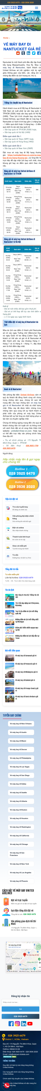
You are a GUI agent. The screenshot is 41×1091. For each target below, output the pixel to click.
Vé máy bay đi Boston (18, 810)
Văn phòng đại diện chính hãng (23, 517)
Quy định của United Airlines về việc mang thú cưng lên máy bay (19, 1084)
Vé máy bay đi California (19, 835)
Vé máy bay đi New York (19, 864)
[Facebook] (11, 1023)
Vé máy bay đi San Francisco (17, 853)
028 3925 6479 (13, 2)
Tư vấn (15, 555)
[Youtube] (29, 1023)
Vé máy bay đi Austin (18, 732)
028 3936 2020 (28, 2)
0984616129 (15, 1049)
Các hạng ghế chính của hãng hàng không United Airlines (18, 1073)
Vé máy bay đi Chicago (19, 844)
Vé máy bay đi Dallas (18, 784)
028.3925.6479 (9, 448)
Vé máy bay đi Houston (19, 818)
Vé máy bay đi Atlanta (18, 801)
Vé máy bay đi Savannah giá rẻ (25, 656)
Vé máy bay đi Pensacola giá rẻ (26, 664)
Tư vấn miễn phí (12, 574)
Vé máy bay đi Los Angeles (20, 872)
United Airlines (27, 394)
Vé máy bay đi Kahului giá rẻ (25, 680)
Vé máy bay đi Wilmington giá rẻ (26, 672)
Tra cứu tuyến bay (20, 507)
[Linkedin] (23, 1023)
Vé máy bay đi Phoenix (19, 881)
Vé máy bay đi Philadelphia (20, 758)
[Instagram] (17, 1023)
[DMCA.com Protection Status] (10, 1057)
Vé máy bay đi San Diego (19, 775)
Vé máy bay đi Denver (18, 749)
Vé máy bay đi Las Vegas (19, 766)
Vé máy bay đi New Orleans (21, 723)
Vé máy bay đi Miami (18, 741)
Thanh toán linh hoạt (21, 537)
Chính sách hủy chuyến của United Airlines (18, 1078)
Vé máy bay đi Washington (20, 827)
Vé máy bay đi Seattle (18, 792)
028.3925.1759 (32, 445)
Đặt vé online (18, 528)
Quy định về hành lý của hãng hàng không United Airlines (18, 1066)
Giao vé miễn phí (19, 546)
